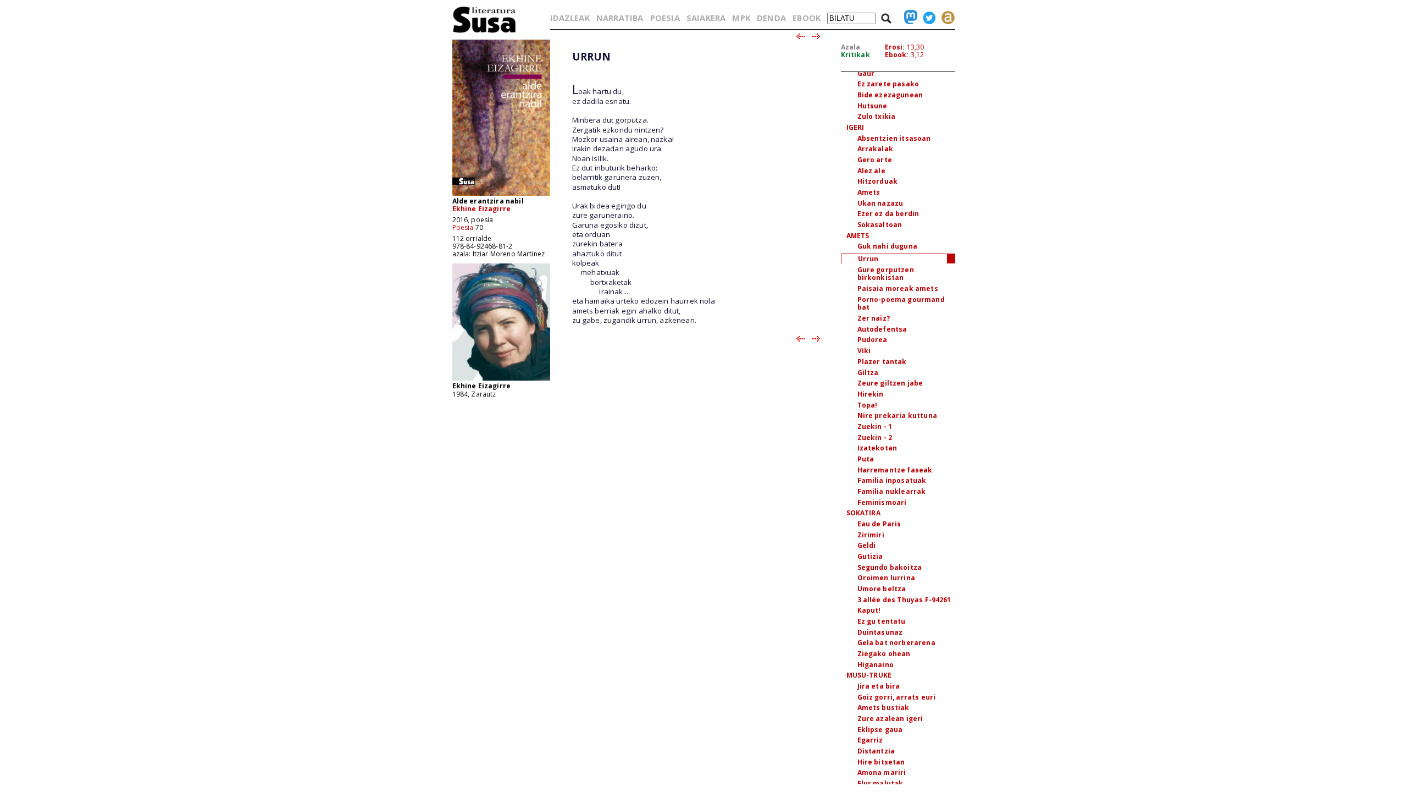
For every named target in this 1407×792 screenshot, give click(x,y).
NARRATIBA (619, 17)
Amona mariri (881, 772)
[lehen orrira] (484, 32)
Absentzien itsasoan (894, 138)
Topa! (867, 405)
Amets (868, 192)
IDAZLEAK (570, 17)
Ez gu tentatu (881, 621)
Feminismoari (882, 502)
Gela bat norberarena (896, 642)
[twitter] (926, 17)
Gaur (866, 73)
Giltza (868, 372)
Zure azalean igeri (890, 718)
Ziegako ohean (884, 653)
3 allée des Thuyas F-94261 (904, 599)
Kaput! (869, 610)
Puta (865, 459)
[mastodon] (908, 17)
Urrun (868, 258)
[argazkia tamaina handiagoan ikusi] (501, 379)
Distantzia (876, 751)
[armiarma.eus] (945, 17)
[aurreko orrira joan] (800, 37)
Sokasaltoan (879, 224)
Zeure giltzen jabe (890, 383)
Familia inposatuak (892, 480)
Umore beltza (881, 588)
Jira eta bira (878, 686)
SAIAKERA (705, 17)
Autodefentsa (882, 329)
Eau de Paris (879, 524)
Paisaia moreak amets (897, 288)
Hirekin (870, 394)
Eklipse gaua (880, 729)
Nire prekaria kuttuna (897, 415)
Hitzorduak (877, 181)
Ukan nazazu (880, 203)
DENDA (771, 17)
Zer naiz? (873, 318)
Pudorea (872, 339)
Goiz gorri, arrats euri (896, 697)
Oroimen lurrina (886, 577)
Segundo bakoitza (889, 567)
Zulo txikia (876, 116)
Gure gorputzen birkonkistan (885, 274)
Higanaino (875, 664)
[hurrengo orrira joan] (816, 37)
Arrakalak (875, 148)
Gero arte (874, 159)
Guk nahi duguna (887, 246)
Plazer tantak (882, 361)
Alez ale (871, 170)
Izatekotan (877, 448)
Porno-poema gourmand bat (901, 303)
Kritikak (855, 54)
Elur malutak (880, 783)
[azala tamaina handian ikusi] (501, 195)
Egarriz (870, 740)
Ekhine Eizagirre (481, 208)
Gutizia (870, 556)
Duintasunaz (880, 632)
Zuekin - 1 (875, 426)
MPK (741, 17)
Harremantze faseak (895, 470)
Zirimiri (870, 535)
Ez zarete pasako (888, 84)
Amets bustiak (883, 707)
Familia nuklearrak (891, 491)
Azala (851, 47)
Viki (864, 350)
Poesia (463, 227)
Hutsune (872, 106)
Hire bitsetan (881, 762)
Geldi (866, 545)
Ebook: (897, 54)
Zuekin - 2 (875, 437)
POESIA (665, 17)
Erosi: (895, 47)
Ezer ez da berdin (888, 213)
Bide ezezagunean (890, 95)
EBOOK (807, 17)
